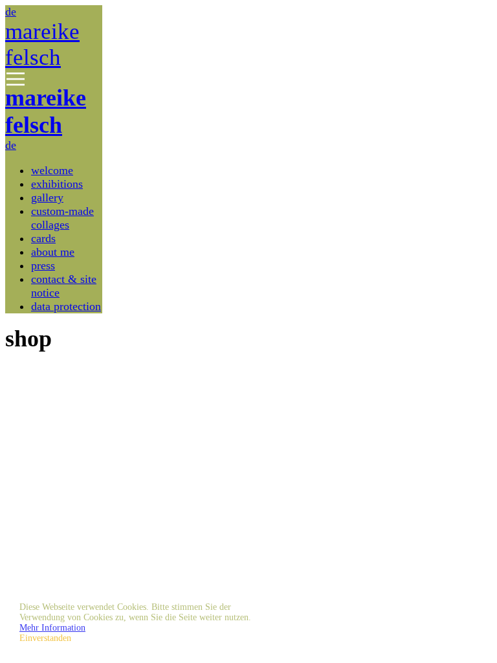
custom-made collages (62, 218)
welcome (52, 170)
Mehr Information (52, 628)
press (43, 265)
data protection (66, 306)
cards (43, 238)
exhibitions (57, 183)
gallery (47, 197)
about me (52, 251)
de (10, 11)
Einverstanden (45, 638)
